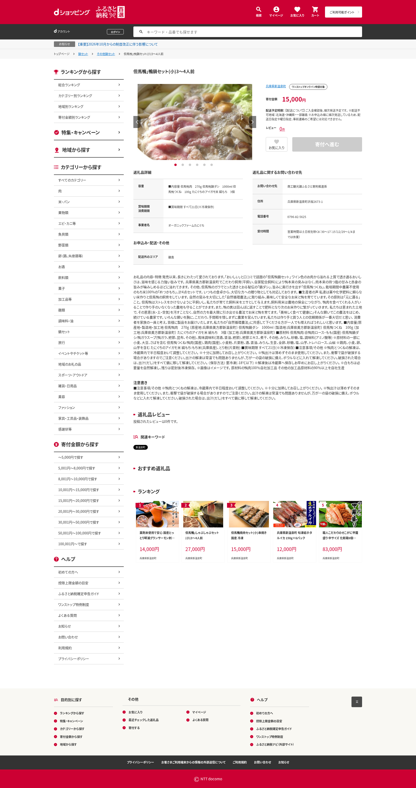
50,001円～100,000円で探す (79, 533)
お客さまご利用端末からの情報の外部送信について (193, 762)
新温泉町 (140, 447)
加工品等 (65, 299)
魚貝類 (63, 234)
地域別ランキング (70, 106)
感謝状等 (65, 429)
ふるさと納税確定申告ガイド (78, 593)
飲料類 (63, 277)
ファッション (66, 407)
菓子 (61, 288)
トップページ (62, 54)
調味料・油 (65, 320)
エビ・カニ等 (67, 223)
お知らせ (64, 626)
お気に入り (297, 15)
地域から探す (76, 149)
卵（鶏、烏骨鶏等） (71, 255)
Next (252, 122)
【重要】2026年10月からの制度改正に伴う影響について (118, 44)
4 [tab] (197, 165)
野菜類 (63, 245)
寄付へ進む (327, 144)
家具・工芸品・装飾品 (73, 418)
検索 (259, 15)
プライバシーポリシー (73, 658)
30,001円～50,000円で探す (78, 522)
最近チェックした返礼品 (144, 720)
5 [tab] (205, 165)
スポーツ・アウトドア (72, 374)
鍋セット (83, 54)
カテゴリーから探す (72, 729)
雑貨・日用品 (67, 385)
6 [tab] (212, 165)
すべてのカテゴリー (72, 180)
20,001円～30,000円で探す (78, 511)
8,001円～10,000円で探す (77, 478)
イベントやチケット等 (73, 353)
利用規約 (65, 647)
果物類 (63, 212)
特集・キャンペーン (80, 132)
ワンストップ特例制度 (73, 604)
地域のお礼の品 (69, 364)
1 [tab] (176, 165)
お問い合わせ (68, 636)
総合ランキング (69, 84)
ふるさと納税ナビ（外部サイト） (275, 744)
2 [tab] (183, 165)
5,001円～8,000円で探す (76, 468)
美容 (61, 396)
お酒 (61, 266)
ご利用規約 (240, 762)
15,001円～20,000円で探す (78, 500)
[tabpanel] (194, 122)
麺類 (61, 310)
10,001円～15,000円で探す (78, 489)
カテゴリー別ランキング (75, 95)
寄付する (134, 728)
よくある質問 (67, 615)
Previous (137, 122)
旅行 (61, 342)
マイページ (276, 15)
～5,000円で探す (70, 457)
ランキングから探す (72, 713)
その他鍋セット (106, 54)
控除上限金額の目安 (73, 582)
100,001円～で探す (72, 543)
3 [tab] (190, 165)
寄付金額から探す (71, 737)
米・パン (64, 201)
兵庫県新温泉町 (276, 86)
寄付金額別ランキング (74, 117)
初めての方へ (68, 572)
